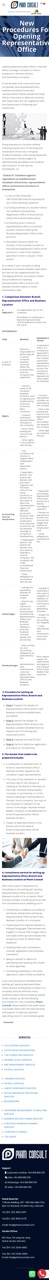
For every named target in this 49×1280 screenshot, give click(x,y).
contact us (14, 998)
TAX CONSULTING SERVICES (18, 1055)
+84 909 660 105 (36, 1172)
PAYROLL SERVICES (14, 1069)
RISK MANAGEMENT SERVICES (19, 1064)
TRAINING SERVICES (14, 1078)
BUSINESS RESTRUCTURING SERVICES (23, 1118)
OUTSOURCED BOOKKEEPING (19, 1050)
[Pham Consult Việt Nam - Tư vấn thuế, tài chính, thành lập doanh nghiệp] (24, 4)
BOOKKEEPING (11, 1101)
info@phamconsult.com (21, 1225)
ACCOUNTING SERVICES (16, 1045)
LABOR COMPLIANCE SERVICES (20, 1088)
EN (41, 3)
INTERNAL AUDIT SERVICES (18, 1059)
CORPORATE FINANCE (15, 1131)
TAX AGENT (10, 1136)
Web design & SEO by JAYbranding (24, 1268)
